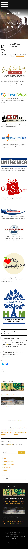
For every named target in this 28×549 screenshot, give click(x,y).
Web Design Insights (8, 464)
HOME (4, 458)
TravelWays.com (5, 98)
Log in (14, 538)
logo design (11, 430)
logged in (10, 444)
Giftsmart (7, 356)
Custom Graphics (20, 56)
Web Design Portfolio (8, 461)
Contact (5, 470)
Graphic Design (17, 420)
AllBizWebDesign (14, 13)
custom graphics (17, 427)
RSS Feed (23, 536)
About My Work (7, 467)
